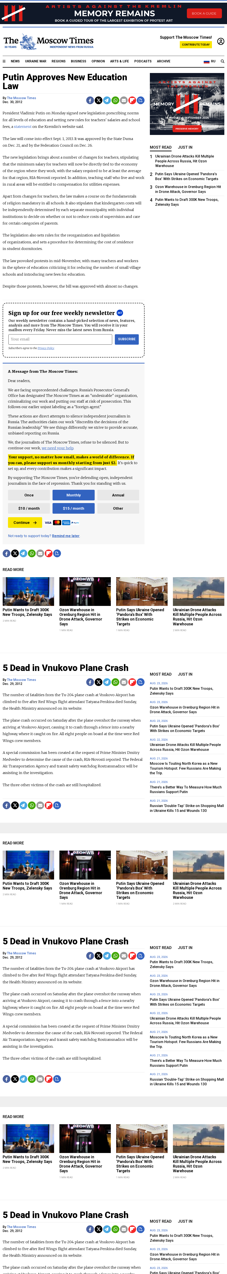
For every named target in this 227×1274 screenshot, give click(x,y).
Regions (59, 61)
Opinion (98, 61)
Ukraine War (35, 61)
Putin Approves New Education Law (65, 81)
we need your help (57, 448)
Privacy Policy (46, 348)
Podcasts (143, 61)
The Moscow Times (21, 98)
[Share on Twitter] (98, 100)
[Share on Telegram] (107, 100)
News (15, 61)
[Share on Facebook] (90, 100)
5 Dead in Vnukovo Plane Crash (66, 668)
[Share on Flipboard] (132, 100)
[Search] (222, 61)
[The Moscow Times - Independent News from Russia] (48, 41)
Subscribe (127, 339)
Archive (163, 61)
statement (22, 126)
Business (78, 61)
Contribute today (196, 44)
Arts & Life (119, 61)
